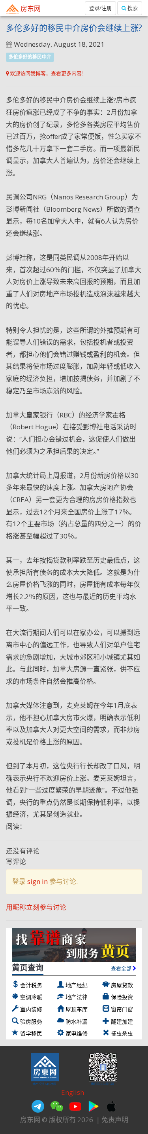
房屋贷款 (122, 985)
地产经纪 (77, 985)
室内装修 (31, 1009)
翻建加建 (122, 1021)
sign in (37, 881)
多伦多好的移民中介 (30, 56)
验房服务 (31, 1021)
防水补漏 (77, 1021)
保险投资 (122, 997)
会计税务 (31, 985)
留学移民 (31, 1033)
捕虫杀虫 (122, 1033)
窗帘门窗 (122, 1009)
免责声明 (114, 1119)
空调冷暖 (31, 997)
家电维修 (77, 1033)
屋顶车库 (77, 1009)
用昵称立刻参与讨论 (36, 907)
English (72, 1092)
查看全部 (122, 968)
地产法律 (77, 997)
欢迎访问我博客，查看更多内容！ (48, 73)
